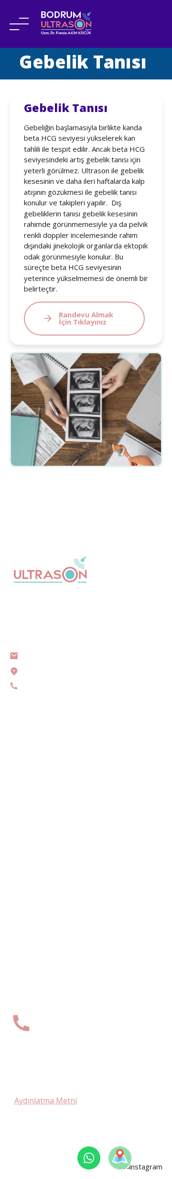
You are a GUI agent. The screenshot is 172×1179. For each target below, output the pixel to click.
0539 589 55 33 (71, 1027)
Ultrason (23, 742)
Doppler (22, 756)
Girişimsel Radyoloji (40, 783)
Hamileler (24, 770)
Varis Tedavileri (34, 852)
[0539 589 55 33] (21, 1023)
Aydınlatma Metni (45, 1100)
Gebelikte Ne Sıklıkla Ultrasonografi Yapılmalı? (84, 881)
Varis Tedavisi (31, 797)
